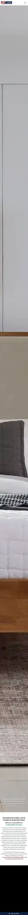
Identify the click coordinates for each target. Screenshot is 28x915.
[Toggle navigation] (25, 2)
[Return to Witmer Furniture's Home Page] (6, 3)
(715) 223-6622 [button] (15, 913)
